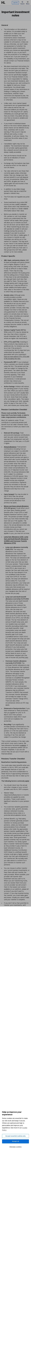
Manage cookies (15, 1147)
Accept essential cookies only (15, 1136)
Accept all (15, 1141)
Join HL (15, 3)
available (23, 745)
